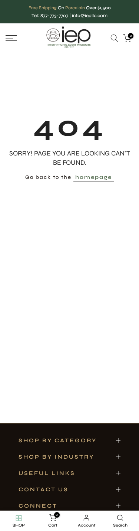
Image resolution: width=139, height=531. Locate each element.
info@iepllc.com (89, 15)
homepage (93, 177)
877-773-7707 (54, 15)
